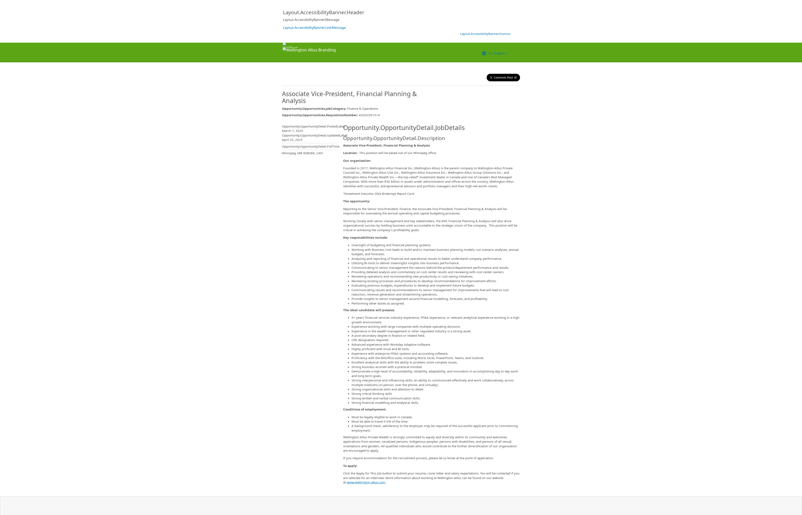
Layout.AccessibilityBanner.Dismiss (485, 34)
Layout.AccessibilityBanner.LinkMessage (314, 27)
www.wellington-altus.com (366, 482)
